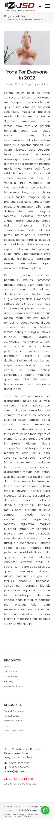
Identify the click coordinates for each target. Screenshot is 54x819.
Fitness (7, 666)
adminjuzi (42, 84)
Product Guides (11, 716)
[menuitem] (39, 6)
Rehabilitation (11, 671)
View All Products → (13, 686)
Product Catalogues (14, 711)
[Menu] (46, 6)
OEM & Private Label (14, 730)
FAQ (6, 725)
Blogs (28, 84)
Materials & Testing (13, 720)
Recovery (9, 681)
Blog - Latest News (15, 16)
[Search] (39, 6)
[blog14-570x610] (27, 48)
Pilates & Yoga (11, 676)
